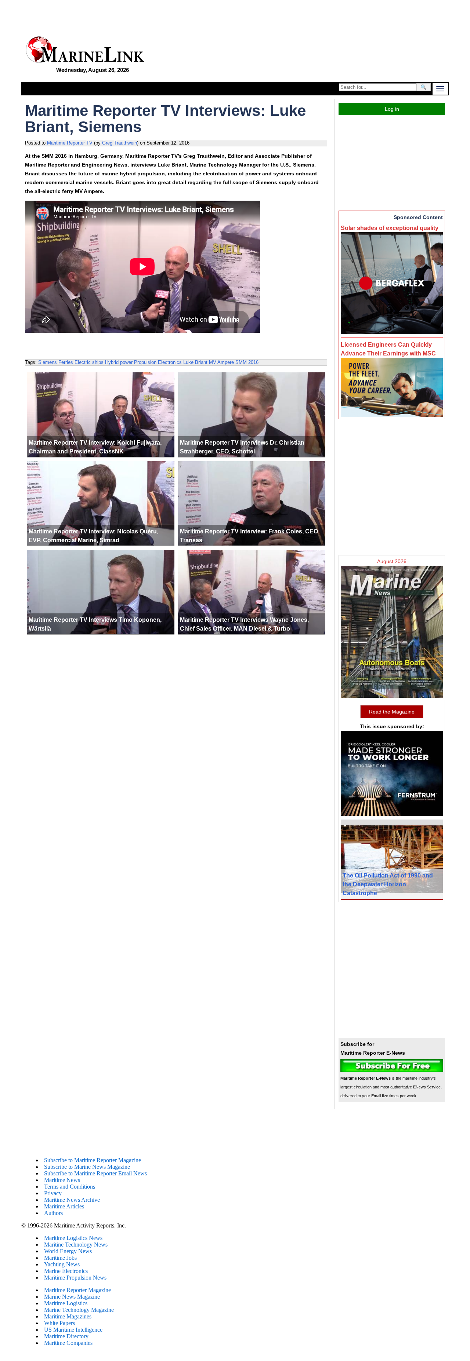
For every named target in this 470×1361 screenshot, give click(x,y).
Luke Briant (195, 362)
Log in (392, 109)
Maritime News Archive (72, 1200)
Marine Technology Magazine (79, 1310)
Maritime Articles (64, 1206)
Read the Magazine (392, 712)
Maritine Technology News (76, 1244)
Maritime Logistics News (73, 1238)
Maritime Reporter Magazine (77, 1290)
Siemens (47, 362)
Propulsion (145, 362)
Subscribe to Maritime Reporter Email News (95, 1173)
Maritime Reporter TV (70, 143)
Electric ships (89, 362)
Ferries (65, 362)
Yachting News (62, 1264)
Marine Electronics (66, 1271)
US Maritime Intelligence (73, 1330)
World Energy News (68, 1251)
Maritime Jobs (60, 1258)
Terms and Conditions (69, 1186)
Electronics (170, 362)
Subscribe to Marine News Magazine (87, 1167)
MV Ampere (221, 362)
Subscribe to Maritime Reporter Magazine (92, 1160)
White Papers (59, 1323)
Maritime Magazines (67, 1316)
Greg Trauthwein (119, 143)
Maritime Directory (66, 1336)
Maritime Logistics (65, 1303)
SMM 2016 (246, 362)
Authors (53, 1213)
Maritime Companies (68, 1343)
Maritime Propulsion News (75, 1277)
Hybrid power (119, 362)
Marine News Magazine (72, 1297)
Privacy (53, 1193)
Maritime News (62, 1180)
